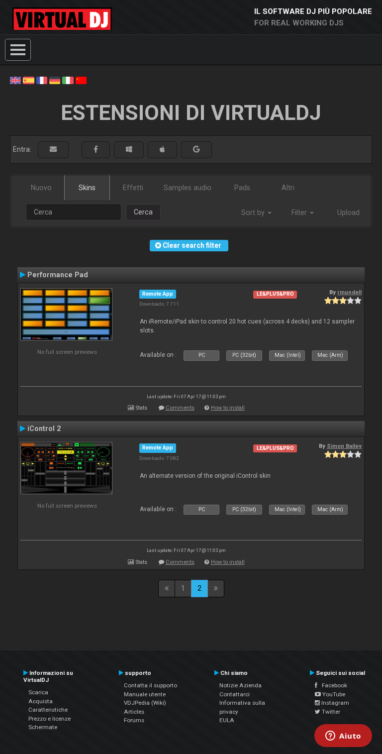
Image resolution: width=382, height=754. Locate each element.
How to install (228, 408)
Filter (300, 212)
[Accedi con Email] (53, 149)
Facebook (332, 685)
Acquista (40, 701)
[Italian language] (67, 80)
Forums (134, 720)
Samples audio (187, 188)
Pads (242, 188)
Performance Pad (57, 275)
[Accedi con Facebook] (96, 149)
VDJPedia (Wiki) (145, 702)
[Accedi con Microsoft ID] (129, 149)
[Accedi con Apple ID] (162, 149)
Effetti (133, 188)
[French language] (41, 80)
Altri (288, 188)
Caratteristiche (48, 709)
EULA (226, 720)
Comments (180, 408)
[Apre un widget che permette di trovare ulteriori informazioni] (343, 736)
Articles (134, 711)
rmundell (349, 292)
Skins (87, 188)
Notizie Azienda (240, 685)
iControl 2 (44, 428)
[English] (15, 80)
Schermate (42, 727)
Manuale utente (145, 694)
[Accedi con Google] (196, 149)
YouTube (333, 694)
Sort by (254, 212)
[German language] (54, 80)
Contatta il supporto (150, 685)
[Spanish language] (28, 80)
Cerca (143, 212)
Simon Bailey (344, 445)
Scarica (38, 692)
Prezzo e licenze (49, 718)
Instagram (334, 702)
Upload (348, 212)
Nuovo (41, 188)
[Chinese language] (81, 80)
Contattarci (234, 694)
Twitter (330, 711)
